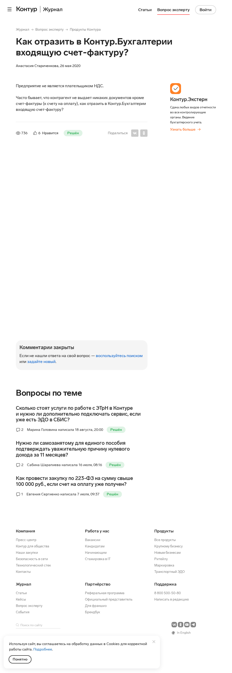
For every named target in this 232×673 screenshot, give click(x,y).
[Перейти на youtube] (187, 624)
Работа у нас (97, 531)
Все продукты (165, 540)
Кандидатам (94, 546)
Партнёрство (97, 584)
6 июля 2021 (78, 263)
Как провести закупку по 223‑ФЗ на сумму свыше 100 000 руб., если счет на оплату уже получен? (74, 481)
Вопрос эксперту (49, 29)
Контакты (23, 572)
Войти (206, 9)
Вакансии (92, 540)
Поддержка (165, 584)
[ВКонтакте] (134, 133)
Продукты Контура (85, 29)
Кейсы (21, 599)
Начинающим (95, 553)
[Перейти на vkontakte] (174, 624)
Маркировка (164, 565)
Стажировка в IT (98, 559)
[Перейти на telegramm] (193, 624)
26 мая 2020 (95, 167)
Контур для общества (32, 546)
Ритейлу (161, 559)
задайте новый (41, 361)
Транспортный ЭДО (169, 572)
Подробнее (42, 649)
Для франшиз (95, 606)
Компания (25, 531)
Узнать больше (185, 129)
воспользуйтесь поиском (119, 355)
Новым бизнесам (167, 553)
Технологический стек (33, 565)
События (22, 612)
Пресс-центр (26, 540)
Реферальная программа (104, 593)
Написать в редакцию (171, 599)
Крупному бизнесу (168, 546)
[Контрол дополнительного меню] (9, 9)
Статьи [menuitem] (145, 9)
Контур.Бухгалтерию (49, 209)
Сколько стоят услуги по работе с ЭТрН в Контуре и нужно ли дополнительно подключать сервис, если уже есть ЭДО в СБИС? (78, 414)
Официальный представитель (109, 599)
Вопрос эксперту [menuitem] (173, 9)
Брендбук (92, 612)
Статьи (21, 593)
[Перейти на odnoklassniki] (180, 624)
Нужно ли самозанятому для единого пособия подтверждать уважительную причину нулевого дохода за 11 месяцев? (73, 449)
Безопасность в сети (32, 559)
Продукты (164, 531)
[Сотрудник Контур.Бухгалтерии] (26, 174)
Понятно (20, 659)
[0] (32, 279)
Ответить (46, 248)
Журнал (22, 29)
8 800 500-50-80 (167, 593)
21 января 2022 (81, 294)
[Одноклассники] (143, 133)
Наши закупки (27, 553)
